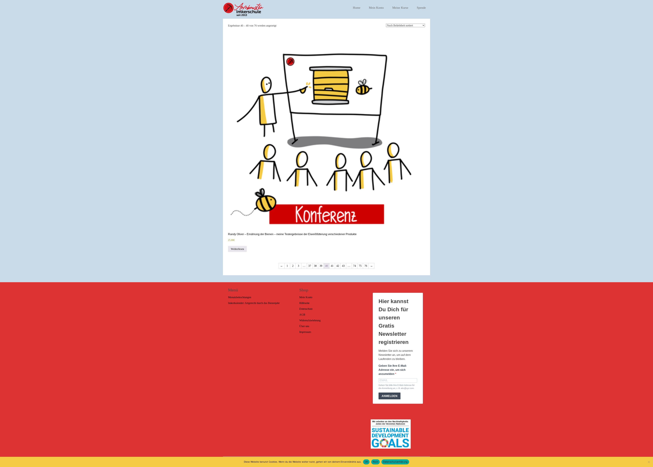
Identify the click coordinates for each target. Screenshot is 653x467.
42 (337, 265)
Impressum (305, 331)
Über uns (304, 326)
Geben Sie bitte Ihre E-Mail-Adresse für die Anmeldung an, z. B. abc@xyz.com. (397, 386)
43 (343, 265)
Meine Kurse (400, 7)
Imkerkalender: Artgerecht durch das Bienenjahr (254, 303)
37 (309, 265)
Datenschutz (306, 308)
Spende (421, 7)
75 (360, 265)
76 (365, 265)
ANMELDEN (389, 396)
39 (321, 265)
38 (315, 265)
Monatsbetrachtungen (239, 297)
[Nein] (648, 462)
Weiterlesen (237, 249)
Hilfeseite (304, 303)
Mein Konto (376, 7)
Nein (375, 461)
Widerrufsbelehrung (310, 320)
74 (354, 265)
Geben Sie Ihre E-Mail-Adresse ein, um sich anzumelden (393, 369)
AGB (302, 314)
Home (356, 7)
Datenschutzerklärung (395, 461)
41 (332, 265)
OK (366, 461)
